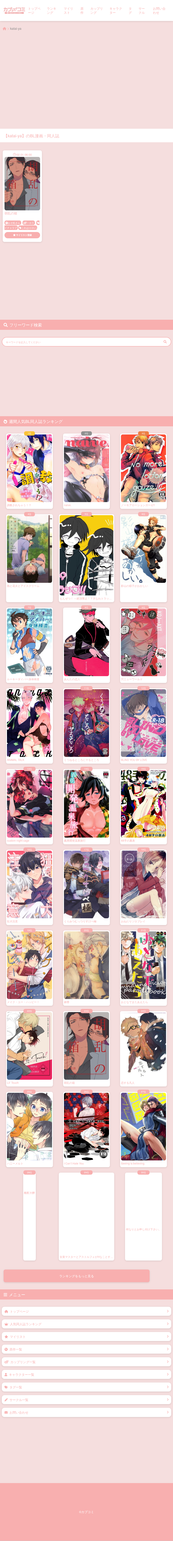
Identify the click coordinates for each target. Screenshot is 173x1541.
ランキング (51, 10)
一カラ (30, 223)
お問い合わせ (159, 10)
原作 (82, 10)
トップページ (34, 10)
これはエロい (28, 228)
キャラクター (115, 10)
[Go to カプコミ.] (4, 28)
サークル (142, 10)
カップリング (96, 10)
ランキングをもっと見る (76, 1276)
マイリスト (68, 10)
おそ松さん (14, 223)
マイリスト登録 (24, 235)
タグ (130, 10)
